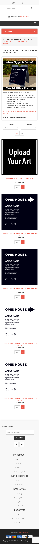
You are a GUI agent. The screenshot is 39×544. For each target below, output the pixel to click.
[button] (35, 23)
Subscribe (20, 438)
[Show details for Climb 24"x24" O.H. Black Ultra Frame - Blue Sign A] (20, 212)
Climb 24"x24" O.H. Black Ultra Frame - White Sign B (19, 399)
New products (20, 523)
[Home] (3, 40)
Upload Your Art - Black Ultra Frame (19, 178)
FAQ (20, 494)
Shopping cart (20, 472)
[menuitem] (20, 461)
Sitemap (20, 481)
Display (29, 124)
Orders (20, 464)
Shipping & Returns (20, 498)
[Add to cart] (17, 187)
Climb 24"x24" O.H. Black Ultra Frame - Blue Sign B (20, 289)
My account (20, 460)
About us (20, 506)
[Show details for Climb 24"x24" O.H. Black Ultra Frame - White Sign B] (20, 377)
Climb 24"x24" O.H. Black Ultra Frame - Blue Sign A (20, 234)
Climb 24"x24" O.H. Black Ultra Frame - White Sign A (19, 344)
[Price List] (22, 187)
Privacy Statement (20, 502)
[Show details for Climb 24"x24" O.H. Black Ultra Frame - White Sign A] (20, 322)
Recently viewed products (20, 519)
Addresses (20, 468)
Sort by (11, 124)
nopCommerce (23, 532)
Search (32, 8)
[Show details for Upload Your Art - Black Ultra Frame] (20, 157)
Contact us (20, 485)
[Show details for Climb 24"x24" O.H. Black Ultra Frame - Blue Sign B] (20, 267)
